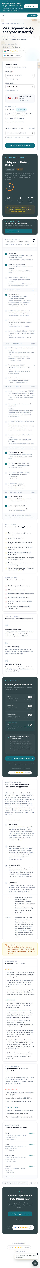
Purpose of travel (10, 106)
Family (29, 114)
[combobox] (20, 75)
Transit (11, 118)
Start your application (18, 1214)
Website (31, 1133)
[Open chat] (35, 1263)
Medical (21, 118)
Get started (32, 16)
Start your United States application (19, 759)
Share (34, 1183)
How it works (20, 1220)
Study (11, 114)
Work (20, 114)
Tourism (11, 109)
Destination (9, 83)
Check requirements (20, 145)
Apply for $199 (30, 6)
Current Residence (14, 128)
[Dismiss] (37, 1254)
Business (22, 109)
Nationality (9, 72)
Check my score (12, 231)
